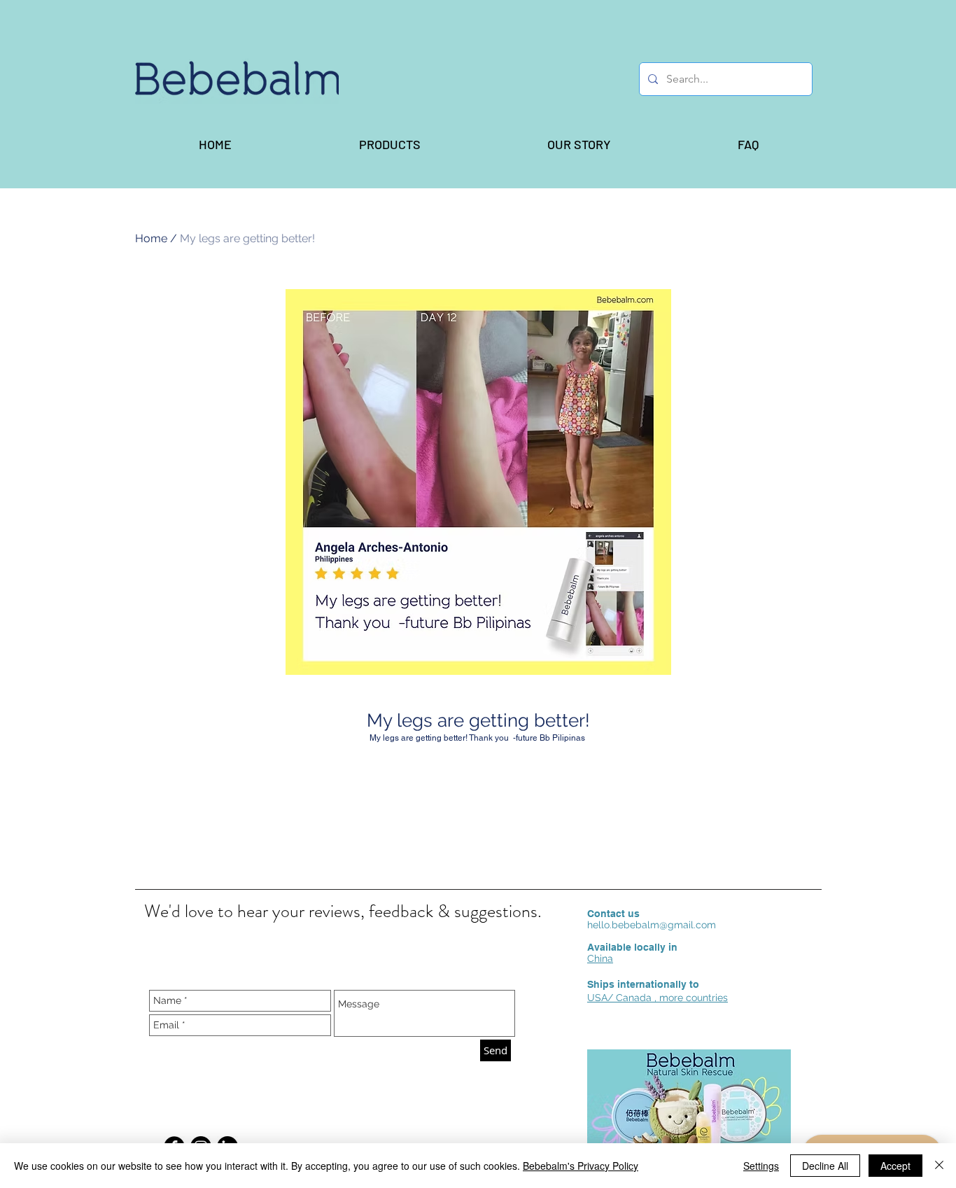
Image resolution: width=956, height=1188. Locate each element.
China (600, 958)
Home (151, 238)
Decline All (825, 1166)
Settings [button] (761, 1166)
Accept (895, 1166)
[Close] (939, 1165)
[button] (389, 144)
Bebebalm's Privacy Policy (580, 1166)
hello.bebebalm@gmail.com (651, 924)
